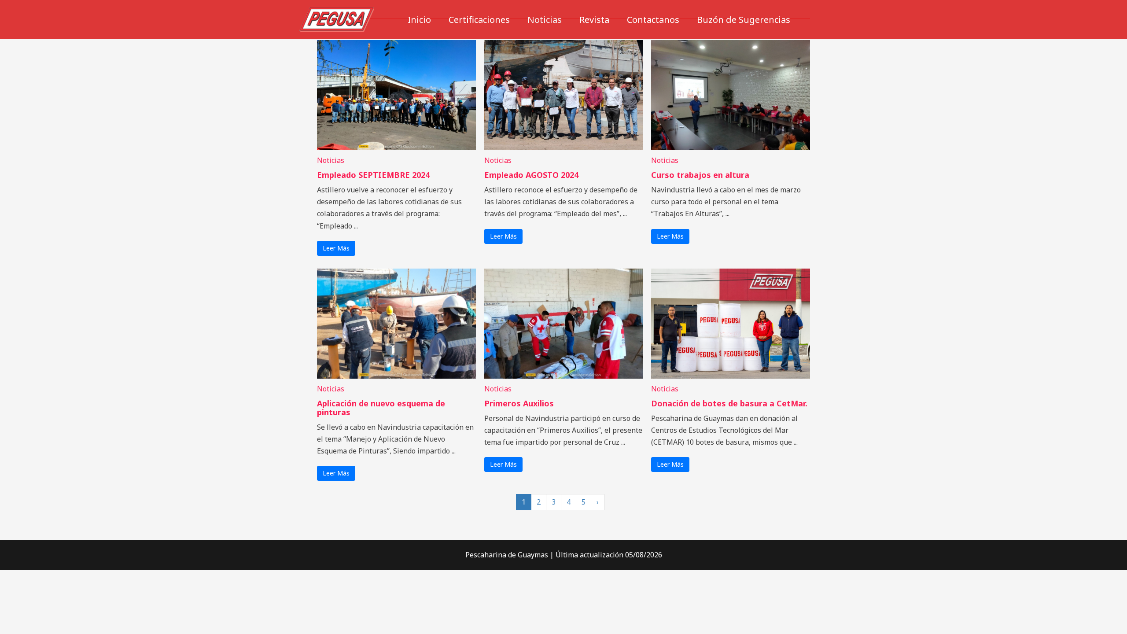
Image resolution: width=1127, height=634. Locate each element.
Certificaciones (479, 20)
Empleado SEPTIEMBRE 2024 (373, 175)
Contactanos (653, 20)
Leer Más (336, 248)
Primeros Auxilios (519, 403)
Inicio (419, 20)
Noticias (544, 20)
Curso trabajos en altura (700, 175)
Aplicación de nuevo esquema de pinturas (381, 407)
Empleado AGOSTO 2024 (531, 175)
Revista (594, 20)
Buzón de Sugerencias (743, 20)
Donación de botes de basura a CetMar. (729, 403)
